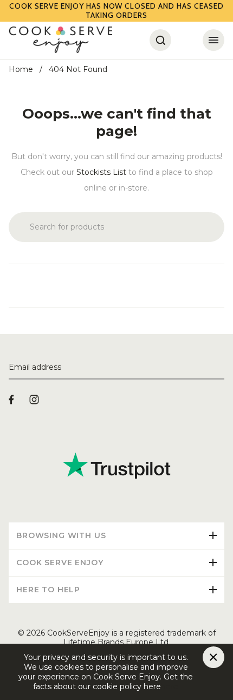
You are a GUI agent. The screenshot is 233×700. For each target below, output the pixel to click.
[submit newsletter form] (220, 367)
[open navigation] (213, 40)
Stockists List (101, 172)
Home (21, 69)
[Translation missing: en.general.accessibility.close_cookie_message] (213, 657)
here (169, 686)
